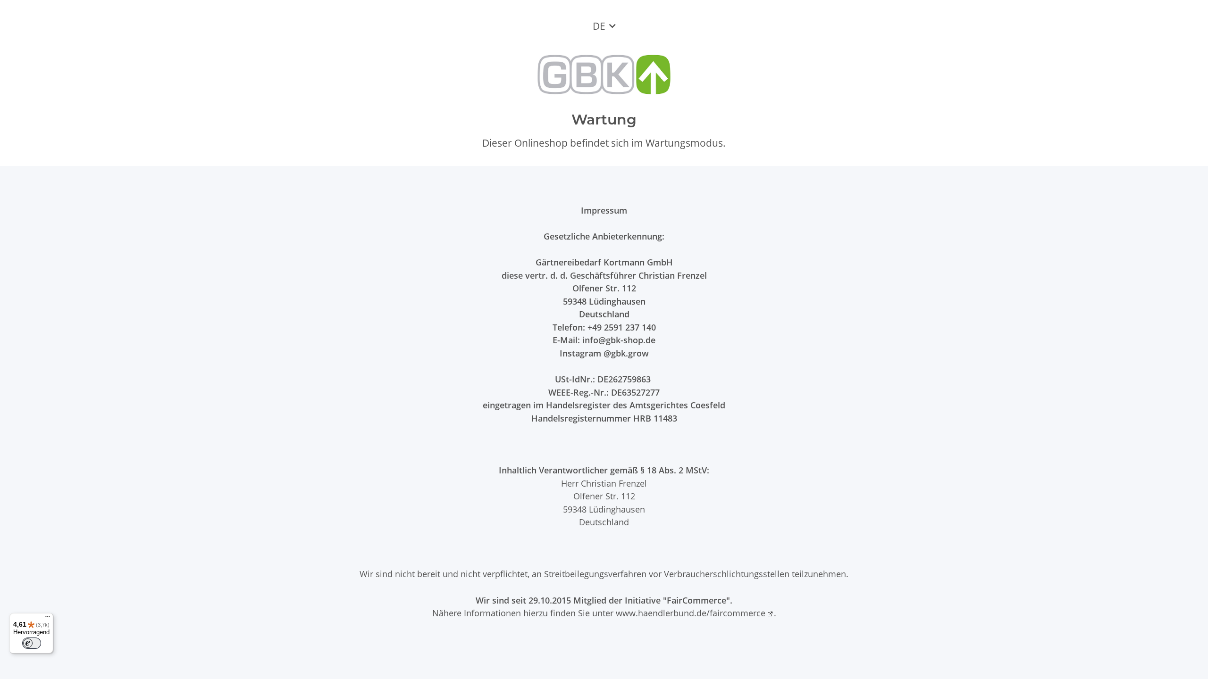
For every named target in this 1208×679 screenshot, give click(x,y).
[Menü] (47, 618)
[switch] (31, 643)
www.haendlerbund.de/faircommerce (690, 613)
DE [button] (599, 26)
